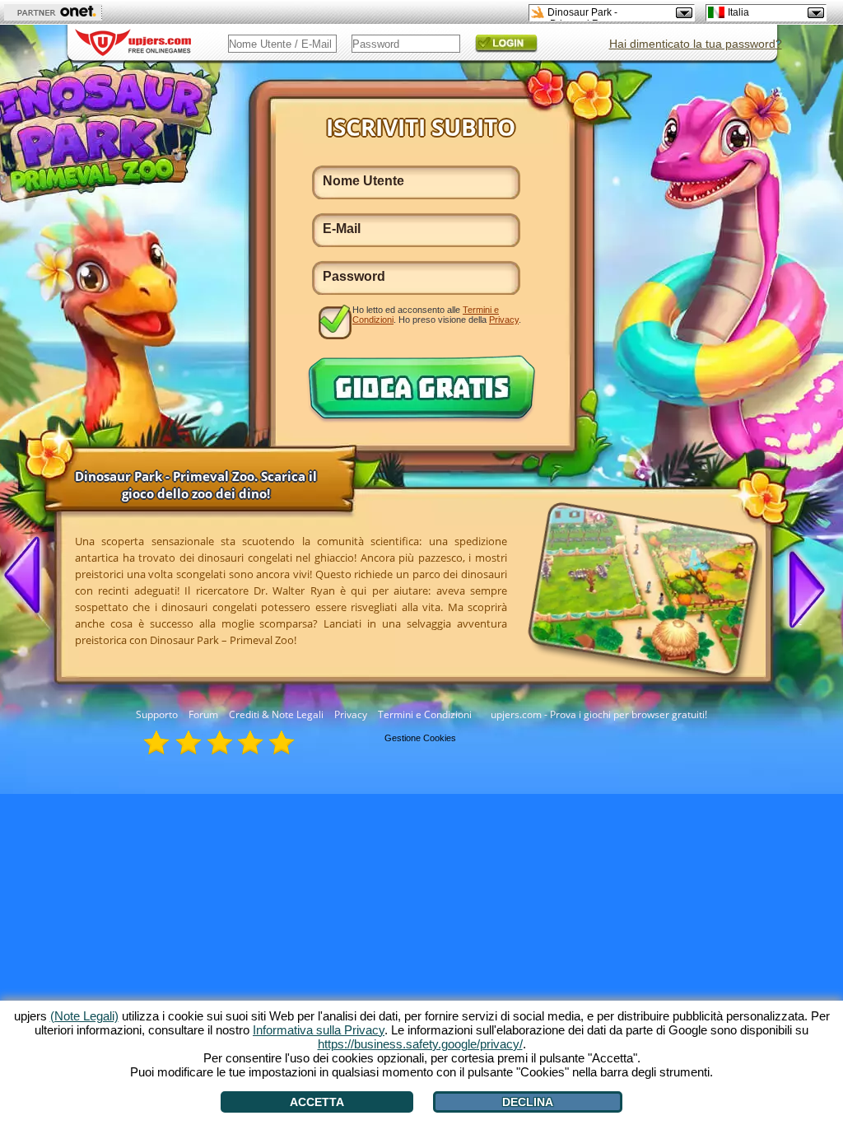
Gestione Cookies (420, 738)
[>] (800, 588)
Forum (203, 714)
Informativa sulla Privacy (318, 1030)
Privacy (350, 714)
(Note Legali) (84, 1016)
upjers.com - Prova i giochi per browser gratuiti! (599, 714)
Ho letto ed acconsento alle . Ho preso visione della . (436, 314)
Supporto (157, 714)
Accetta (317, 1102)
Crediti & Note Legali (276, 714)
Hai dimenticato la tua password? (695, 43)
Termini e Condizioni (425, 714)
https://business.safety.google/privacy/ (420, 1044)
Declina (527, 1102)
